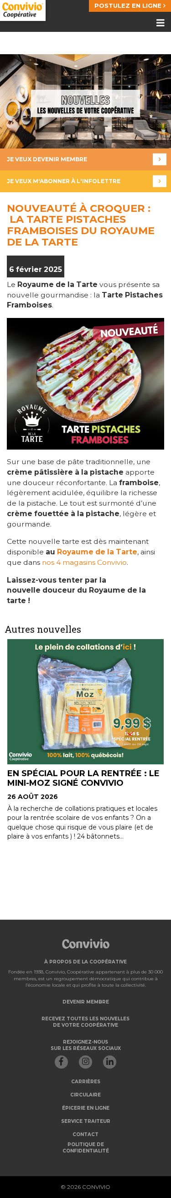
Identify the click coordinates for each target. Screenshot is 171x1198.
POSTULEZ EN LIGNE (128, 5)
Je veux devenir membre (47, 159)
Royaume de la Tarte (97, 552)
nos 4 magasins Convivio (84, 562)
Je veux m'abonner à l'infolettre (63, 181)
